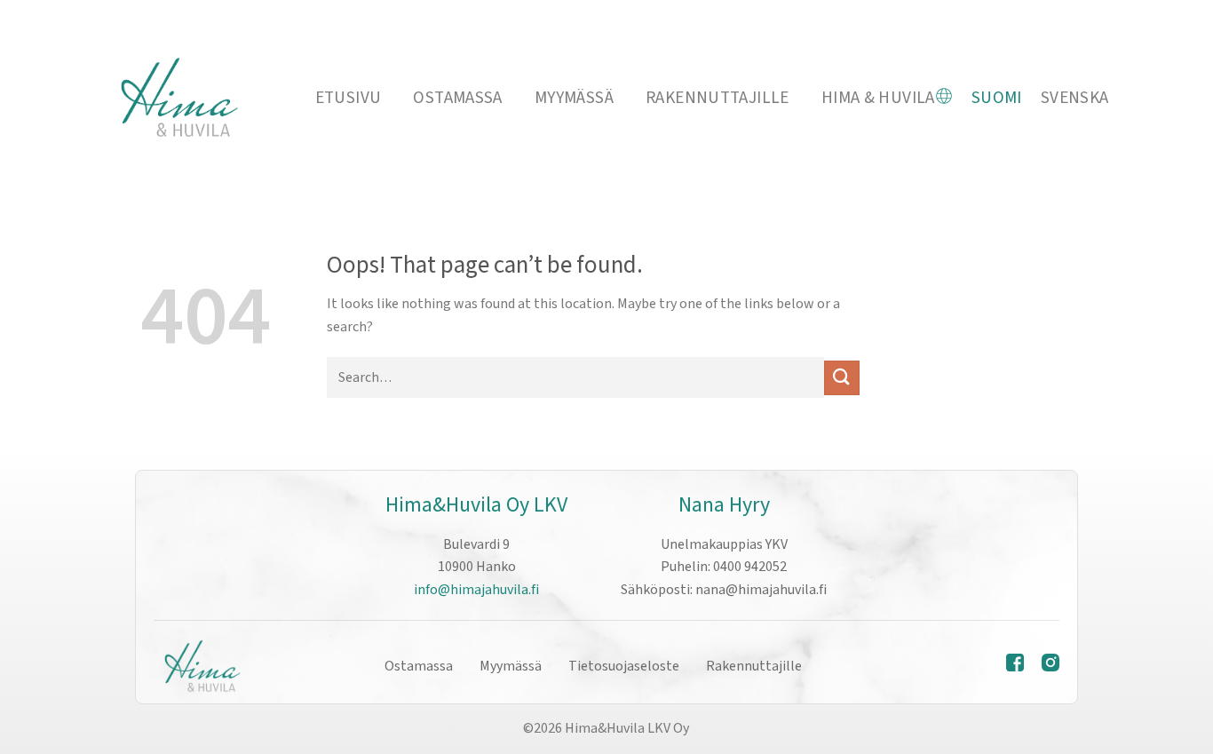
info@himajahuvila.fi (476, 589)
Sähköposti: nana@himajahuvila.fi (724, 589)
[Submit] (842, 378)
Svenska (1075, 97)
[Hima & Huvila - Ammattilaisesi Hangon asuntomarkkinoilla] (177, 98)
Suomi (996, 97)
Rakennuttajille (717, 97)
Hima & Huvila (878, 97)
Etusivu (348, 97)
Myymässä (574, 97)
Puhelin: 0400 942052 (724, 566)
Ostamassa (457, 97)
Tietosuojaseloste (623, 666)
